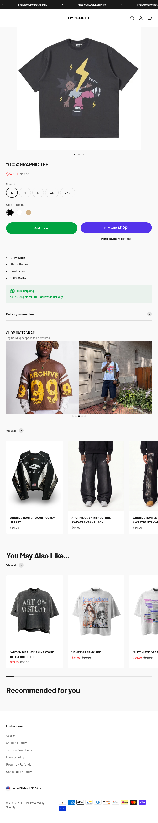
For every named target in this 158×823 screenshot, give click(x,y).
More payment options (116, 238)
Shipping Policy (16, 742)
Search (11, 735)
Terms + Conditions (19, 750)
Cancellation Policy (19, 771)
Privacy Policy (15, 757)
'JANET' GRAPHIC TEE (86, 652)
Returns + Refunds (18, 764)
